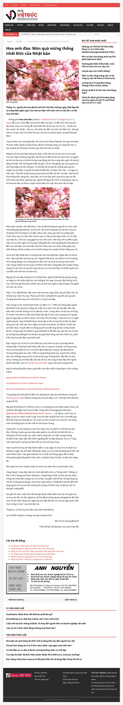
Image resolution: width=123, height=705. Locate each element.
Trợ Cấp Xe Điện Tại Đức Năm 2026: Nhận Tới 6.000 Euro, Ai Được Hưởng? (43, 654)
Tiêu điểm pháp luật (16, 635)
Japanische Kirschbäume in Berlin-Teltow (26, 377)
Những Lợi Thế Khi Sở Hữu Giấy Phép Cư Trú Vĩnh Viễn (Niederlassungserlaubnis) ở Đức (98, 49)
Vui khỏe (89, 25)
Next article (71, 600)
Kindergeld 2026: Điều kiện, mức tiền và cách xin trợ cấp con (98, 65)
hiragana (63, 119)
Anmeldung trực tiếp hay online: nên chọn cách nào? (32, 618)
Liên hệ (8, 30)
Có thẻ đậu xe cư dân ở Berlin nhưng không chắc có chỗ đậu (36, 650)
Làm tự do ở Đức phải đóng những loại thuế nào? (31, 628)
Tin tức (20, 25)
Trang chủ (9, 25)
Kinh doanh (65, 25)
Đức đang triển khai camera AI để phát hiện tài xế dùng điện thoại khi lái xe (44, 659)
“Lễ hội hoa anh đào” (37, 362)
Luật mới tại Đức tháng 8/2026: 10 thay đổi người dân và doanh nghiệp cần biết (46, 623)
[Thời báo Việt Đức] (21, 15)
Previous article (16, 600)
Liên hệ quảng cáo (50, 5)
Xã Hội (41, 25)
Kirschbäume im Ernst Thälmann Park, (25, 383)
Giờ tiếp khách (35, 5)
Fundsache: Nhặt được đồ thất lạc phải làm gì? (29, 614)
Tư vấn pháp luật (15, 608)
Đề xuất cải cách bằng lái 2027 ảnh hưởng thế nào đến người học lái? (40, 640)
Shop (7, 5)
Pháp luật (31, 25)
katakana (46, 119)
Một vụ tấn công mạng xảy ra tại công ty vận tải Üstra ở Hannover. (99, 77)
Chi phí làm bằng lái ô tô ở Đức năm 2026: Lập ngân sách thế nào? (39, 645)
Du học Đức (78, 25)
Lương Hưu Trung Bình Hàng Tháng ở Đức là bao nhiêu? (96, 84)
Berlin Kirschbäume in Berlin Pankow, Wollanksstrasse (32, 388)
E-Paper (14, 5)
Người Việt (51, 25)
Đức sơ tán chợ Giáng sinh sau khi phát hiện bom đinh (99, 58)
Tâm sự (110, 25)
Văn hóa (100, 25)
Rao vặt (23, 5)
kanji (8, 122)
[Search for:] (105, 34)
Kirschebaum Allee (15, 397)
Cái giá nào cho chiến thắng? (96, 71)
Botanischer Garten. (42, 413)
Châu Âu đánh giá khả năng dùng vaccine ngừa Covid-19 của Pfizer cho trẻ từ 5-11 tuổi (98, 100)
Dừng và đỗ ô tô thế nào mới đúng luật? (99, 91)
